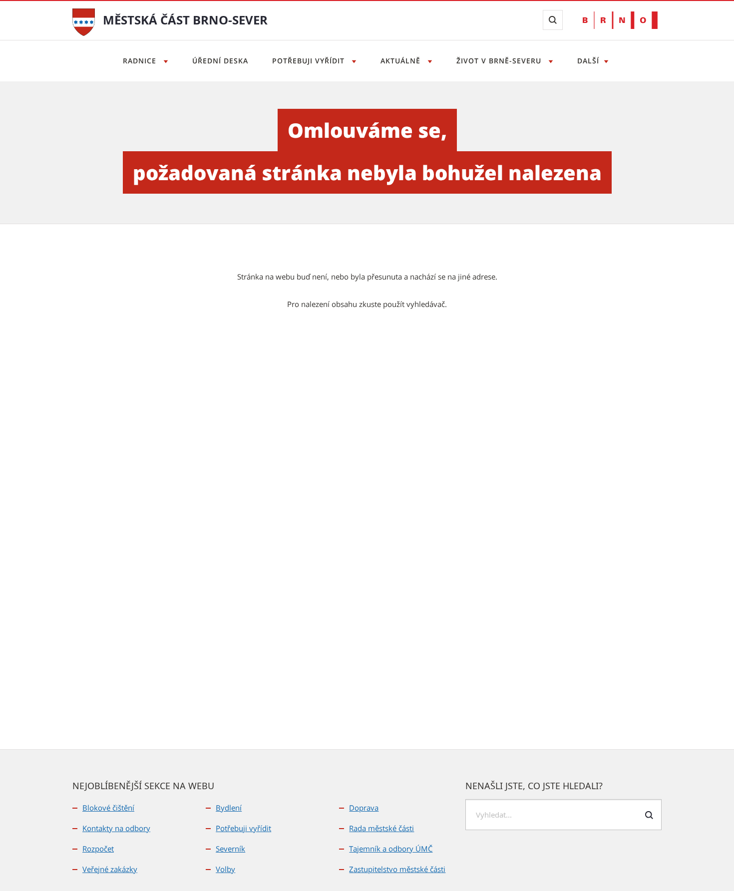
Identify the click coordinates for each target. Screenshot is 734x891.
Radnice (141, 60)
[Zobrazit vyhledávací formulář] (553, 20)
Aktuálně (401, 60)
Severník (230, 849)
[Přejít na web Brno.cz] (620, 20)
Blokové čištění (108, 808)
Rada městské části (381, 828)
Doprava (363, 808)
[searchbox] (563, 814)
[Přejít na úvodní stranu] (83, 21)
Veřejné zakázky (109, 869)
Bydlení (229, 808)
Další (588, 60)
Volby (225, 869)
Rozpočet (98, 849)
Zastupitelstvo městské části (397, 869)
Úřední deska (220, 60)
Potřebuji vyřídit (309, 60)
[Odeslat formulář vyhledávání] (649, 815)
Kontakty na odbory (116, 828)
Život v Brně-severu (500, 60)
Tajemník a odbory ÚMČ (390, 849)
